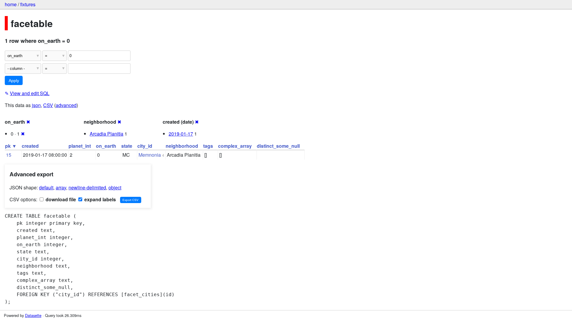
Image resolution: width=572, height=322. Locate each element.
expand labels (99, 199)
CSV (48, 105)
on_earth (106, 145)
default (46, 187)
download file (60, 199)
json (36, 105)
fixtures (27, 4)
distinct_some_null (278, 145)
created (30, 145)
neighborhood (182, 145)
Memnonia (150, 154)
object (114, 187)
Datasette (33, 315)
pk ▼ (11, 145)
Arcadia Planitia (106, 133)
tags (208, 145)
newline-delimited (87, 187)
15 (8, 154)
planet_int (80, 145)
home (11, 4)
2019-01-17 (181, 133)
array (61, 187)
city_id (144, 145)
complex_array (235, 145)
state (126, 145)
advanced (66, 105)
